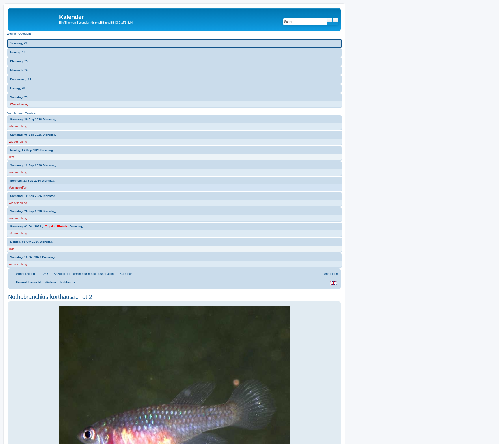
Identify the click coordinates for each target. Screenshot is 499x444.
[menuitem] (42, 273)
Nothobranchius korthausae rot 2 (50, 297)
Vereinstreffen (18, 187)
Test (11, 156)
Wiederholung (19, 104)
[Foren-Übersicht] (34, 19)
